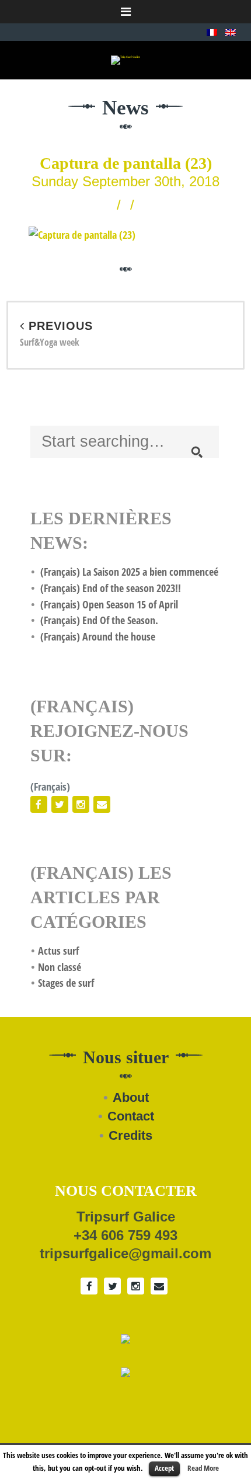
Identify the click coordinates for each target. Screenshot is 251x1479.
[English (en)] (230, 32)
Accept (164, 1468)
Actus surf (58, 951)
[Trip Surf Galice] (125, 59)
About (131, 1097)
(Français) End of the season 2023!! (110, 588)
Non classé (59, 967)
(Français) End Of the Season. (99, 620)
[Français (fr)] (212, 32)
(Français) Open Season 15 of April (109, 604)
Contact (130, 1116)
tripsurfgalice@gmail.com (125, 1253)
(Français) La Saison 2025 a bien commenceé (129, 572)
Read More (203, 1468)
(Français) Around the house (97, 636)
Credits (130, 1135)
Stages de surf (66, 983)
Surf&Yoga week (56, 334)
